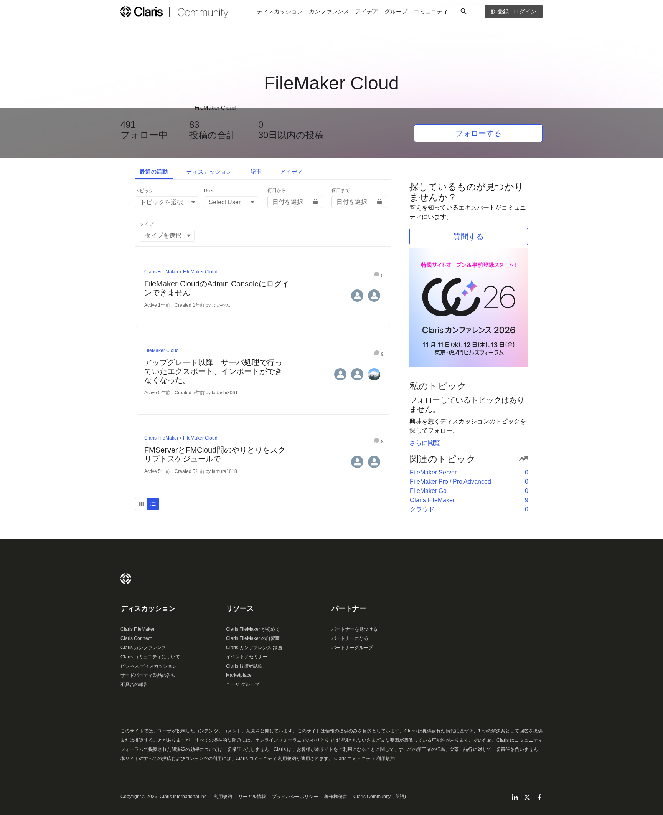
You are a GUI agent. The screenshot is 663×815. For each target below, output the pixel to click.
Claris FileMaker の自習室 (253, 638)
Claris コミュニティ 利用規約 (364, 758)
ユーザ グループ (242, 684)
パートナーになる (350, 638)
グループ (395, 11)
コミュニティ (431, 11)
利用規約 (223, 796)
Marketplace (239, 675)
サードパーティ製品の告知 (148, 675)
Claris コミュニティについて (150, 657)
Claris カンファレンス (143, 647)
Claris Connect (136, 638)
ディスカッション (280, 11)
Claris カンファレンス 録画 (254, 647)
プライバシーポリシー (295, 796)
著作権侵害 (335, 796)
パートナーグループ (352, 647)
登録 (503, 11)
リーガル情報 (252, 796)
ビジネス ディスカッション (148, 666)
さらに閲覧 (424, 443)
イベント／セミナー (246, 657)
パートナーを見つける (355, 629)
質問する (468, 236)
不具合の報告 (134, 684)
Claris (125, 578)
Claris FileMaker (137, 629)
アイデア (366, 11)
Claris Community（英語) (379, 796)
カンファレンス (329, 11)
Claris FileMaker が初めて (253, 629)
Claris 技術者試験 (244, 666)
